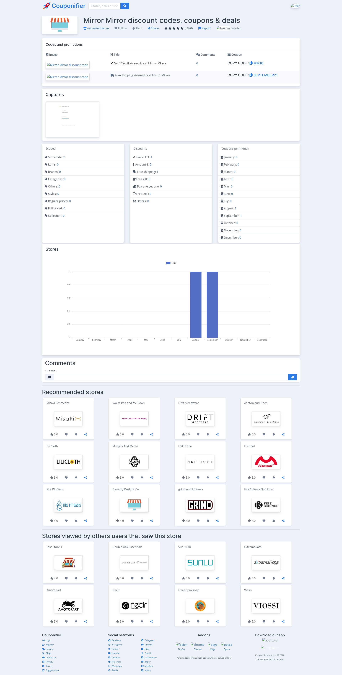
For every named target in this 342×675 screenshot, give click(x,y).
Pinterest (116, 661)
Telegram (149, 640)
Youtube (116, 653)
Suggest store (52, 670)
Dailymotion (151, 657)
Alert (138, 28)
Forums (49, 648)
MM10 (258, 63)
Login (48, 640)
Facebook (116, 640)
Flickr (147, 648)
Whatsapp (117, 666)
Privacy (49, 661)
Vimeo (148, 670)
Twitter (115, 648)
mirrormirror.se (98, 28)
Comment (51, 370)
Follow (122, 28)
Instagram (117, 644)
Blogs (48, 653)
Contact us (51, 657)
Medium (149, 666)
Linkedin (116, 657)
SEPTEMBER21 (265, 75)
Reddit (115, 670)
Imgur (148, 661)
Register (50, 644)
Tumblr (148, 653)
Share (154, 28)
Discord (148, 644)
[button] (295, 5)
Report (206, 28)
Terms (49, 666)
